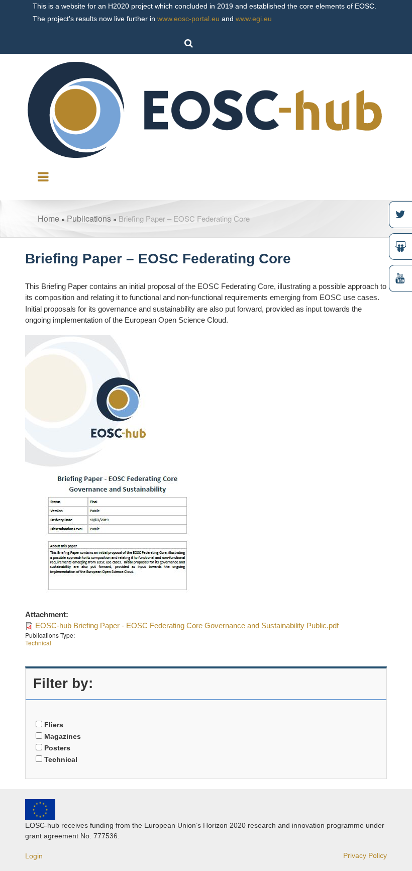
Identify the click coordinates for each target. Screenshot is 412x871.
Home (48, 218)
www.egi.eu (254, 19)
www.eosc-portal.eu (188, 19)
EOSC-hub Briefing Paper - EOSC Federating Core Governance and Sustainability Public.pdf (187, 625)
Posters (57, 748)
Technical (38, 642)
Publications (89, 218)
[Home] (206, 109)
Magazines (62, 736)
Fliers (53, 725)
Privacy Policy (365, 855)
